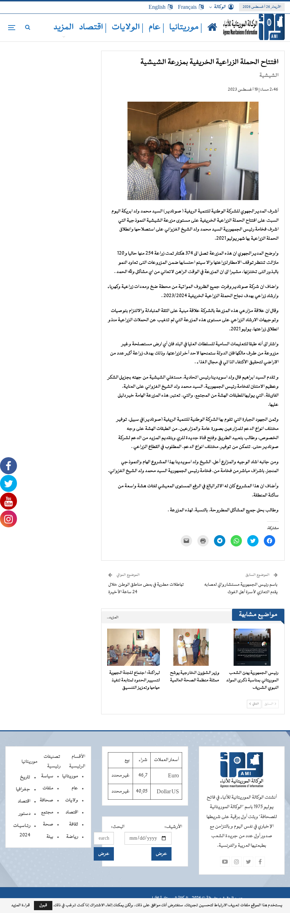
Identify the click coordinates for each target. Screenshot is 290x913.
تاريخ (25, 777)
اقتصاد (71, 812)
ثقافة (73, 824)
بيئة (49, 837)
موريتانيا (70, 776)
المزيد (63, 27)
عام (74, 788)
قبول (43, 905)
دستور (24, 814)
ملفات (47, 788)
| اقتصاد (93, 27)
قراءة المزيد (20, 905)
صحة (48, 824)
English (157, 7)
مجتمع (47, 812)
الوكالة (220, 7)
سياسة (47, 776)
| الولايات (128, 27)
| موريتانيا (185, 27)
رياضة (72, 837)
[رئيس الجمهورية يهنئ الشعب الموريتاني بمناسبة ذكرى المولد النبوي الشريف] (252, 647)
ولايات (71, 800)
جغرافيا (23, 789)
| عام (156, 27)
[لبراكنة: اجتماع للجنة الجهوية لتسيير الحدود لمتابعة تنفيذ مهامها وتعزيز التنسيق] (133, 647)
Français (187, 7)
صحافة (46, 800)
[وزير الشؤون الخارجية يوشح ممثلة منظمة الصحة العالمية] (192, 647)
